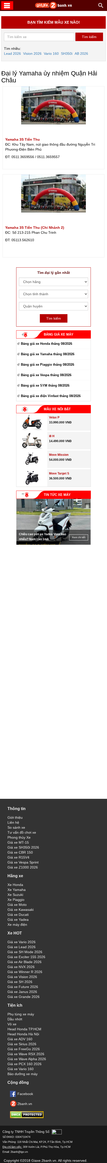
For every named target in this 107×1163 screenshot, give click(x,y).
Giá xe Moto (17, 905)
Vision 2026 (32, 54)
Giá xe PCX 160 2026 (24, 1064)
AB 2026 (81, 54)
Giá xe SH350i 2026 (23, 847)
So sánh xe (16, 827)
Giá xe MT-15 (18, 842)
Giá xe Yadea (18, 920)
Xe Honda (15, 885)
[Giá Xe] (53, 8)
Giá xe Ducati (18, 915)
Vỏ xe (11, 1024)
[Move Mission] (32, 467)
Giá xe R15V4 (18, 857)
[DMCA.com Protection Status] (27, 1117)
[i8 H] (32, 448)
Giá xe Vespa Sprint (23, 862)
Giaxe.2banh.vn (43, 1161)
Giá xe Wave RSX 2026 (25, 1054)
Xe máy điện (17, 925)
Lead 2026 (12, 54)
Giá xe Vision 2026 (22, 977)
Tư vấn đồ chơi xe (21, 832)
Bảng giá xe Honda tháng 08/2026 (46, 344)
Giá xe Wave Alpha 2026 (26, 1059)
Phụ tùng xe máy (20, 1014)
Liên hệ (13, 822)
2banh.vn (24, 1104)
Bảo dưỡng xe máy (22, 1074)
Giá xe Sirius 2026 (21, 1044)
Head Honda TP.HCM (24, 1029)
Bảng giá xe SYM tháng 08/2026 (45, 385)
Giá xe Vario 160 (20, 1069)
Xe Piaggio (15, 900)
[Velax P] (32, 429)
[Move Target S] (32, 485)
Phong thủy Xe (19, 837)
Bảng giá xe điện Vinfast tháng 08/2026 (51, 396)
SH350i (66, 54)
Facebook (25, 1094)
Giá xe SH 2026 (19, 982)
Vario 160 (51, 54)
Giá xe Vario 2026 (21, 942)
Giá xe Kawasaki (20, 910)
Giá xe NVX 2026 (21, 967)
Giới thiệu (15, 817)
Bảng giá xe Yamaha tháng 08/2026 (47, 354)
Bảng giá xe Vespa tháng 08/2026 (46, 375)
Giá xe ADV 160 (19, 1039)
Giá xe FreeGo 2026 (23, 1049)
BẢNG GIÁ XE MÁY (58, 334)
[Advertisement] (53, 578)
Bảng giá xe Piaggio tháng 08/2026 (47, 364)
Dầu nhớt (14, 1019)
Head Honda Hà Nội (23, 1034)
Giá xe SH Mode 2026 (24, 952)
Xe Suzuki (15, 895)
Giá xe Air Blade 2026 (24, 962)
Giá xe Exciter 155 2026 (26, 957)
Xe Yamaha (16, 890)
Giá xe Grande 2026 (23, 997)
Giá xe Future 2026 (22, 987)
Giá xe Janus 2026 (22, 992)
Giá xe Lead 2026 (21, 947)
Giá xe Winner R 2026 (24, 972)
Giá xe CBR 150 (20, 852)
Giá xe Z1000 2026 (22, 867)
